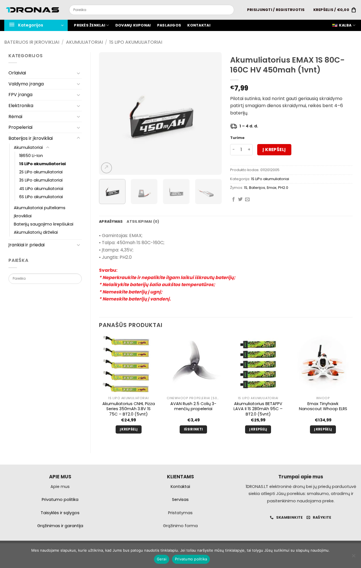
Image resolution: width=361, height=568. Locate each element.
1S (245, 187)
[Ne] (353, 557)
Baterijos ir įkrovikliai (31, 42)
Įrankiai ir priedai (26, 245)
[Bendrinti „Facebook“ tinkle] (233, 199)
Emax (271, 187)
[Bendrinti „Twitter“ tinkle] (240, 199)
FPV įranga (20, 94)
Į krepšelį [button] (128, 429)
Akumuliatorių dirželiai (36, 232)
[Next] (212, 113)
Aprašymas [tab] (111, 221)
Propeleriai (20, 127)
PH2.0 (283, 187)
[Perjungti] (78, 73)
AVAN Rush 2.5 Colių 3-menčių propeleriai (193, 406)
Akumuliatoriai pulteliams (39, 208)
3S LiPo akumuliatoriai (41, 180)
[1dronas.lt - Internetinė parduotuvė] (32, 10)
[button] (276, 10)
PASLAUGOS (169, 25)
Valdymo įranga (26, 84)
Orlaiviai (17, 73)
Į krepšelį (274, 150)
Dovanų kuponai (133, 25)
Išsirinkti (193, 429)
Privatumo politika (191, 559)
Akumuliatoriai (84, 42)
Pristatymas (180, 513)
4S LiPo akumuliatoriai (41, 188)
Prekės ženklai (89, 25)
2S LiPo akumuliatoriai (41, 172)
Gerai (161, 559)
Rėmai (15, 116)
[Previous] (109, 113)
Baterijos (257, 187)
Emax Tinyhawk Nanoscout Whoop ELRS (323, 406)
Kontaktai (198, 25)
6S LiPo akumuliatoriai (41, 197)
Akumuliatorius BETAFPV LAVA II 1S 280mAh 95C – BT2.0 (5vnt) (258, 409)
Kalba (345, 25)
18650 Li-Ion (31, 155)
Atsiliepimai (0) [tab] (143, 221)
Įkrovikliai (23, 216)
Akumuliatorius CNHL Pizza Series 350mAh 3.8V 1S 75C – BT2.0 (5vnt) (128, 409)
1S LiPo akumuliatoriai (135, 42)
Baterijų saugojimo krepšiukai (43, 224)
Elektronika (20, 105)
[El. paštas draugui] (247, 199)
